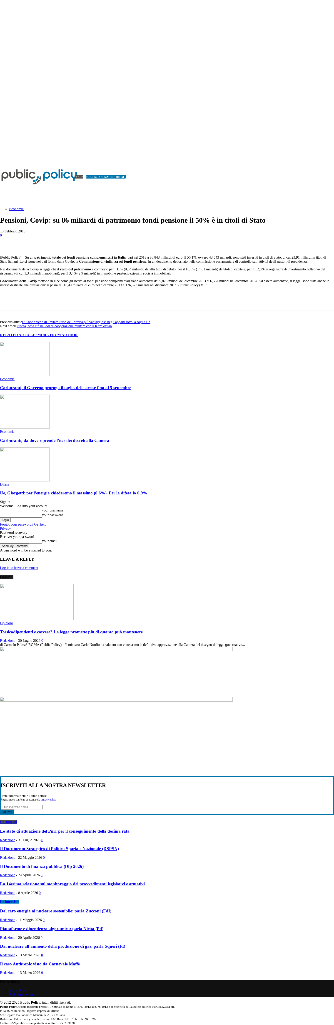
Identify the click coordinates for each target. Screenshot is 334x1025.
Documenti (8, 822)
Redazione (7, 640)
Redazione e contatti (23, 995)
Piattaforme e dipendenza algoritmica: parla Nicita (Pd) (51, 928)
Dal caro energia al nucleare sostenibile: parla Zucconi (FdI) (55, 911)
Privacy (5, 528)
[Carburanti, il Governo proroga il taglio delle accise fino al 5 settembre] (25, 375)
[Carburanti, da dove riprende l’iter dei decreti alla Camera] (25, 427)
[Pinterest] (73, 242)
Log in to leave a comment (19, 568)
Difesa (4, 484)
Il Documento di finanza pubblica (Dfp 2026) (42, 866)
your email (49, 541)
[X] (7, 154)
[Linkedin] (2, 154)
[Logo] (34, 177)
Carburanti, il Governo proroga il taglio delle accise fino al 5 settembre (65, 387)
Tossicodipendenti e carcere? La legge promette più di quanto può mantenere (71, 632)
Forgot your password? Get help (23, 524)
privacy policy (48, 799)
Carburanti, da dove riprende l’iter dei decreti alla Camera (54, 440)
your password (52, 515)
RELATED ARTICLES (18, 335)
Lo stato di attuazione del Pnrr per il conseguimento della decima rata (65, 831)
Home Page (17, 990)
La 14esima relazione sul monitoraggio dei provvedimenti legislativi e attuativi (72, 883)
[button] (323, 197)
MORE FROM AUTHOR (57, 335)
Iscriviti (7, 811)
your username (52, 510)
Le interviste (9, 902)
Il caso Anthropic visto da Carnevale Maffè (40, 964)
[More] (106, 242)
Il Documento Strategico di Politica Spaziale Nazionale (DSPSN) (59, 848)
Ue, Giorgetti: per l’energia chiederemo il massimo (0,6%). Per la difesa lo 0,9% (73, 493)
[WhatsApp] (89, 242)
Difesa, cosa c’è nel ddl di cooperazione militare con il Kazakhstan (64, 326)
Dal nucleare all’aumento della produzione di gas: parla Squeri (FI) (62, 946)
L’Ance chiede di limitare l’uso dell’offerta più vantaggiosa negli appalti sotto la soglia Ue (86, 322)
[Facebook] (40, 242)
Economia (16, 209)
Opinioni (6, 623)
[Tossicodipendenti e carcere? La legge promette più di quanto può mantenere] (37, 619)
